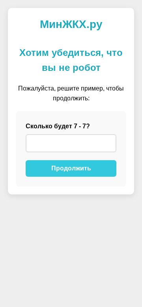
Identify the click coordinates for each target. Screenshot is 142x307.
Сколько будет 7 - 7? (58, 126)
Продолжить (71, 168)
